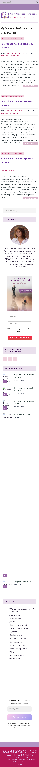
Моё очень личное (17, 639)
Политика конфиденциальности (14, 753)
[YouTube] (14, 359)
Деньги (12, 622)
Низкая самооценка (23, 414)
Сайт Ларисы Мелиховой (12, 750)
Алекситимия (15, 615)
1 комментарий (8, 170)
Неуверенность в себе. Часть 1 (24, 402)
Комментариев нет (10, 56)
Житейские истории (18, 628)
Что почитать (15, 659)
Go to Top (18, 764)
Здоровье (13, 632)
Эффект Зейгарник (22, 582)
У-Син (12, 652)
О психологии (15, 642)
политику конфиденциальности (19, 726)
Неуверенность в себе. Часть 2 (24, 389)
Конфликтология (17, 635)
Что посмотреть (16, 655)
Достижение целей (18, 625)
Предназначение (17, 645)
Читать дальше (31, 86)
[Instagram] (10, 359)
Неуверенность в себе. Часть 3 (24, 376)
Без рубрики (15, 618)
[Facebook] (5, 359)
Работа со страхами (12, 39)
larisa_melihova (15, 53)
